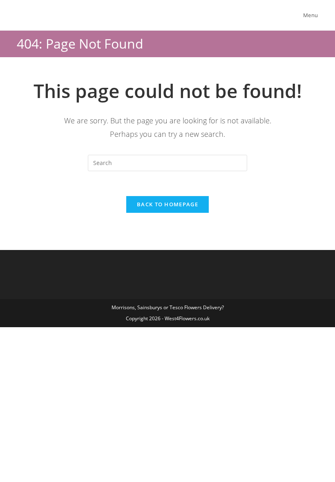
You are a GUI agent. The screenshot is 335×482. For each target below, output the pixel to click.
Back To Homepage (167, 204)
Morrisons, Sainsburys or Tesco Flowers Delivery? (168, 307)
